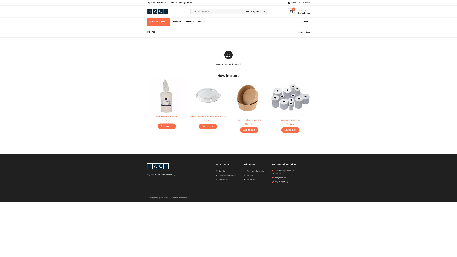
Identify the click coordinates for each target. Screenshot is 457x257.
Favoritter (306, 3)
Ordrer (293, 3)
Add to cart (167, 126)
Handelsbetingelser (227, 175)
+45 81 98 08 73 (162, 3)
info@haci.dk (186, 3)
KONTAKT (305, 21)
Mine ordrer (223, 179)
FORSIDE (177, 21)
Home (300, 32)
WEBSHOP (189, 21)
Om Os (222, 171)
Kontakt (250, 175)
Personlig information (256, 171)
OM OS (201, 21)
